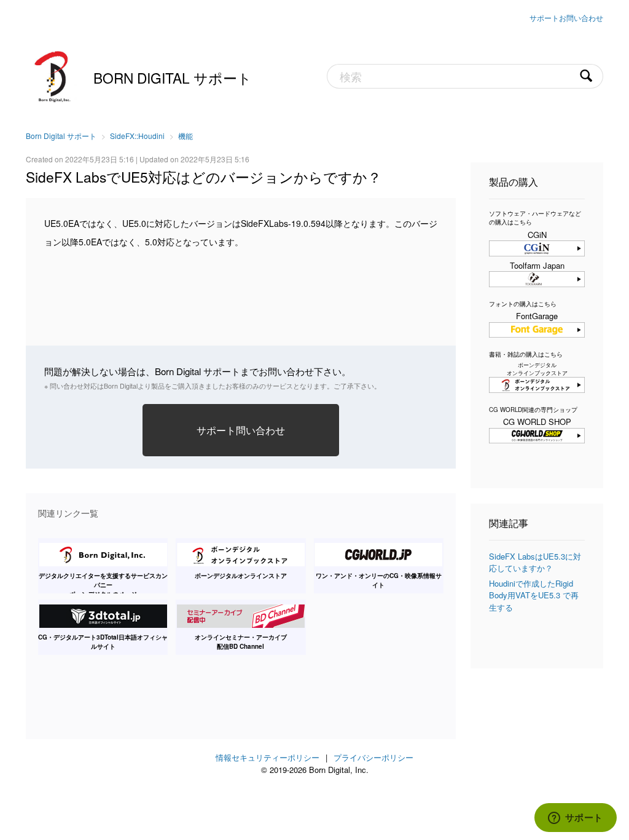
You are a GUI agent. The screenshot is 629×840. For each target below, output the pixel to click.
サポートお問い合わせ (566, 17)
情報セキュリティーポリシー (267, 757)
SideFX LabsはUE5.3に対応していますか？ (535, 562)
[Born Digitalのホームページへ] (53, 75)
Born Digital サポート (172, 77)
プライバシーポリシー (373, 757)
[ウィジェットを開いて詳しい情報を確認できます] (575, 818)
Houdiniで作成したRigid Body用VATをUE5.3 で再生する (534, 595)
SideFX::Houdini (137, 135)
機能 (185, 135)
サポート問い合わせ (241, 430)
